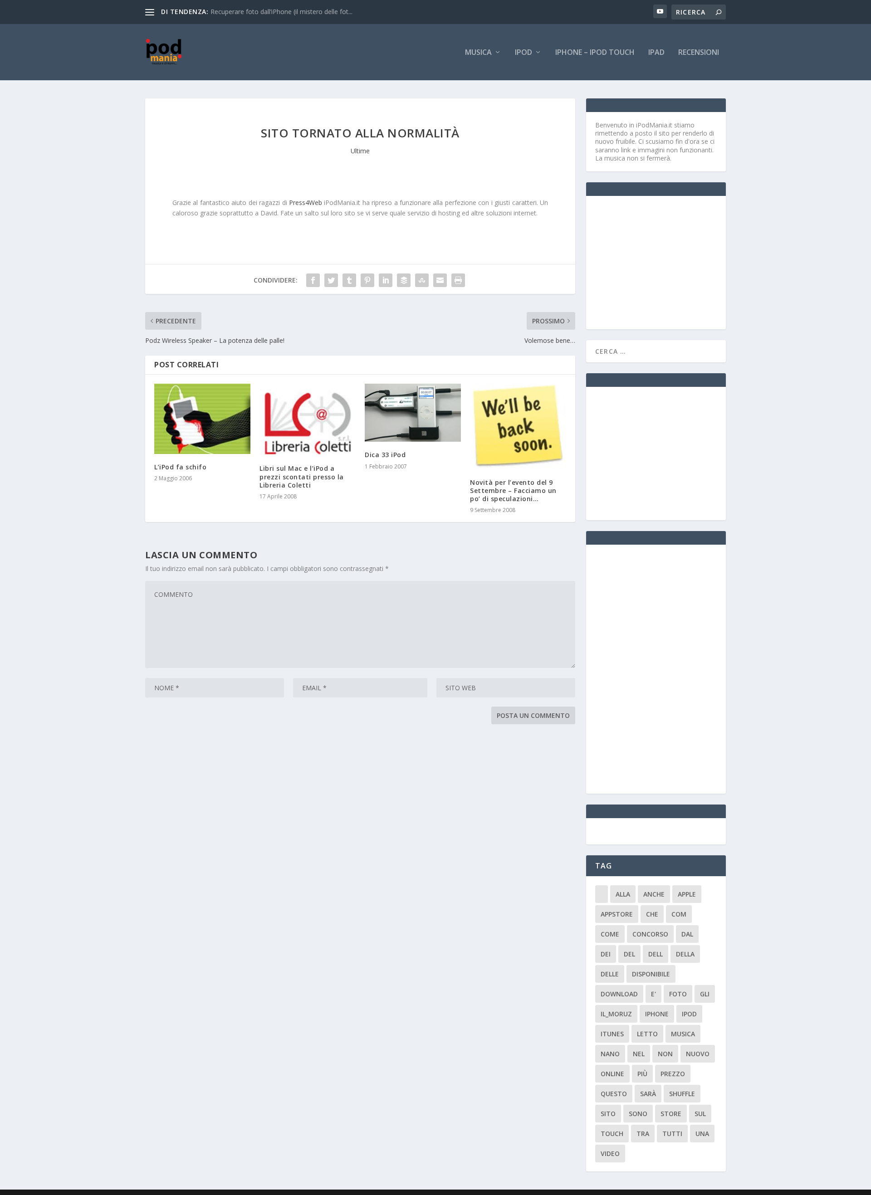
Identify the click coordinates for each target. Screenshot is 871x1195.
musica (683, 1033)
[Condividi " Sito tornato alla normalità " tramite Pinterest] (367, 280)
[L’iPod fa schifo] (202, 419)
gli (705, 994)
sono (638, 1113)
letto (647, 1033)
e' (653, 994)
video (610, 1153)
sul (700, 1113)
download (619, 994)
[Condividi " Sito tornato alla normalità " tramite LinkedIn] (386, 280)
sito (608, 1113)
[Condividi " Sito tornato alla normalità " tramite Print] (458, 280)
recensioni (698, 53)
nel (639, 1053)
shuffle (682, 1093)
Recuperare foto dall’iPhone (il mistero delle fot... (281, 11)
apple (687, 894)
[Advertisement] (663, 261)
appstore (617, 914)
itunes (612, 1033)
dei (606, 954)
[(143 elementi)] (601, 894)
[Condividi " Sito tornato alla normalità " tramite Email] (440, 280)
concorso (650, 934)
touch (612, 1133)
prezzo (673, 1073)
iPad (656, 53)
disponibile (651, 974)
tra (642, 1133)
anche (654, 894)
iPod (523, 53)
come (610, 934)
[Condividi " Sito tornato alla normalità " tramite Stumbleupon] (422, 280)
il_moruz (616, 1014)
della (685, 954)
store (671, 1113)
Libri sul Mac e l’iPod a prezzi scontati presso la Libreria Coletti (301, 476)
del (629, 954)
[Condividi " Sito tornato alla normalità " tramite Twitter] (331, 280)
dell (655, 954)
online (612, 1073)
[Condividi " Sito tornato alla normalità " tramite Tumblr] (349, 280)
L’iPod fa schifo (180, 467)
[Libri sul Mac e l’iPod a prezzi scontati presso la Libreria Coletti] (307, 419)
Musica (478, 53)
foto (678, 994)
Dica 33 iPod (385, 454)
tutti (672, 1133)
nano (610, 1053)
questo (614, 1093)
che (652, 914)
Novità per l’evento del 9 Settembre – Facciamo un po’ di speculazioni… (513, 490)
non (665, 1053)
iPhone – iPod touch (595, 53)
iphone (657, 1014)
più (642, 1073)
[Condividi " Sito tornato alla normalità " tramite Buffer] (404, 280)
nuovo (698, 1053)
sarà (648, 1093)
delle (610, 974)
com (678, 914)
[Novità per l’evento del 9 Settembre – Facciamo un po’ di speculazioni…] (518, 426)
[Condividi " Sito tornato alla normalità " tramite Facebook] (313, 280)
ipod (689, 1014)
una (702, 1133)
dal (687, 934)
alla (623, 894)
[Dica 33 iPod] (413, 413)
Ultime (360, 150)
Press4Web (305, 202)
